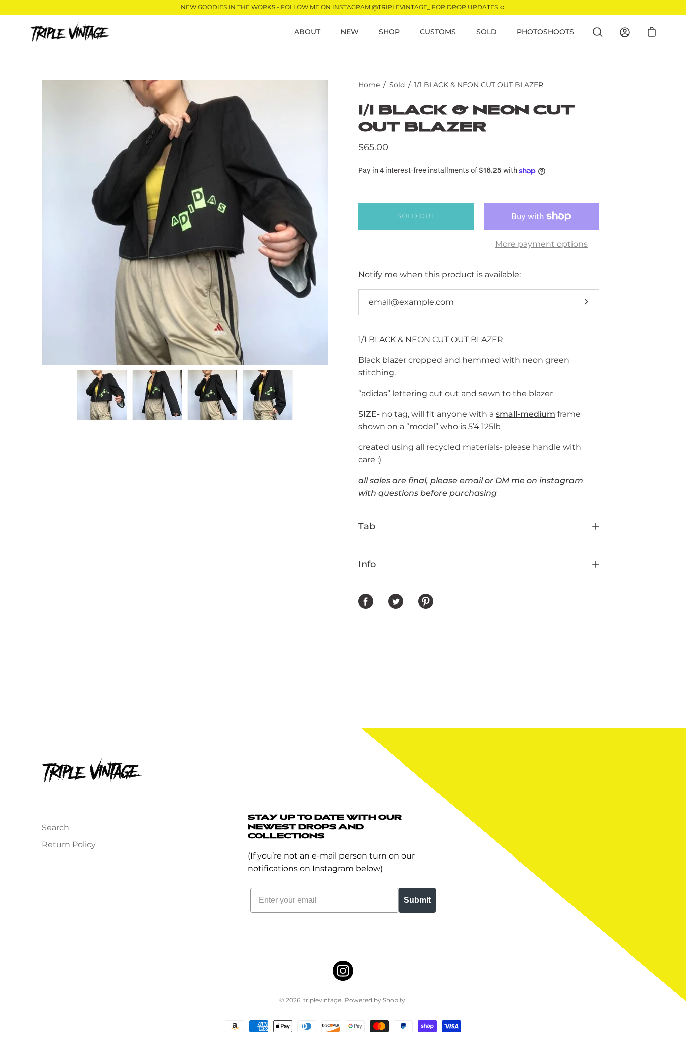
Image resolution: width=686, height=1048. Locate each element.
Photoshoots (545, 32)
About (307, 32)
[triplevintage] (70, 32)
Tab (366, 526)
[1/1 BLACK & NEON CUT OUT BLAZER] (102, 395)
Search (55, 827)
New (349, 32)
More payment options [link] (541, 244)
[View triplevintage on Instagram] (343, 971)
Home (369, 84)
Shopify (394, 1000)
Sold (486, 32)
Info (367, 564)
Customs (438, 32)
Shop (389, 32)
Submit (417, 900)
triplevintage (322, 1000)
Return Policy (69, 844)
